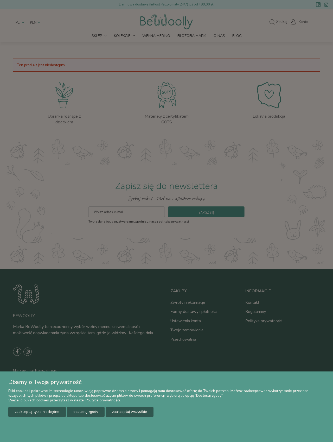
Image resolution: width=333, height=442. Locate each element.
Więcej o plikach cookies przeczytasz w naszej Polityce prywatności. (64, 400)
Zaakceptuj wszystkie (129, 411)
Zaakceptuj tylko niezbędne (37, 411)
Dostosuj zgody (85, 411)
